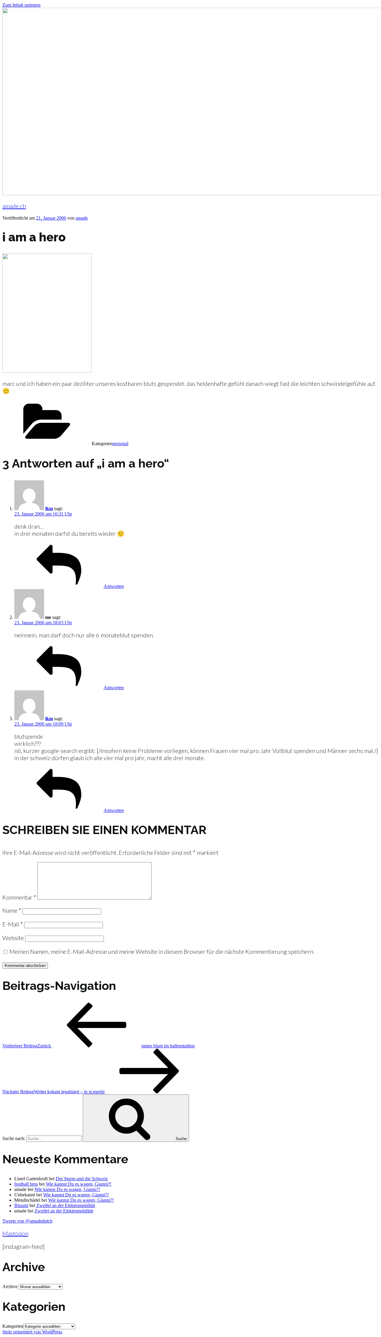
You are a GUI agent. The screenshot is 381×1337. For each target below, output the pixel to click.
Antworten (114, 586)
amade (82, 217)
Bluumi (21, 1205)
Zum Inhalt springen (21, 4)
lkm (49, 508)
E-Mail (12, 924)
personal (120, 443)
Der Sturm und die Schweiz (82, 1178)
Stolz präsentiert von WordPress (32, 1331)
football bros (26, 1184)
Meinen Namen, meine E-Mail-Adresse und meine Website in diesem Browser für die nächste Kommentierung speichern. (162, 951)
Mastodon (15, 1233)
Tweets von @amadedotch (27, 1220)
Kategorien (12, 1326)
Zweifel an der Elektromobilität (65, 1205)
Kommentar (19, 897)
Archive (10, 1286)
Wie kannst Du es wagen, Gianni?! (78, 1184)
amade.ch (14, 205)
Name (11, 910)
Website (13, 937)
